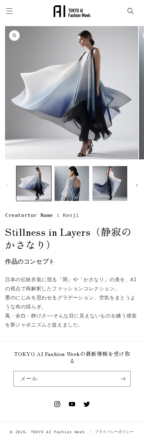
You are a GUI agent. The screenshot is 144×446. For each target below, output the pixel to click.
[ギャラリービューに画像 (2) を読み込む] (72, 183)
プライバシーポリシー (114, 432)
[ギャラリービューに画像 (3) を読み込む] (109, 183)
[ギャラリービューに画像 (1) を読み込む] (33, 183)
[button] (130, 11)
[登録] (123, 379)
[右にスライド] (136, 185)
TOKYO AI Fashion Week (58, 432)
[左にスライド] (7, 185)
